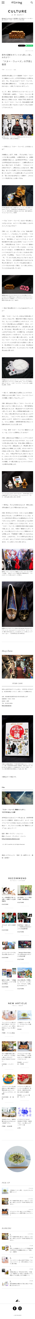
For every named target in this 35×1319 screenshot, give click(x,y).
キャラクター (9, 69)
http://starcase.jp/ (6, 705)
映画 (15, 69)
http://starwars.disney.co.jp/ (11, 839)
